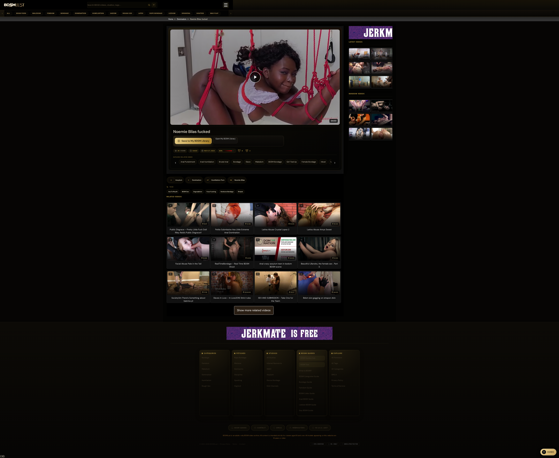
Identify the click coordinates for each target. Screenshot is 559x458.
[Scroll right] (231, 13)
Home (170, 19)
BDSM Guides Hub (307, 358)
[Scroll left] (2, 13)
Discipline (238, 374)
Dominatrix (238, 369)
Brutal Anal (223, 162)
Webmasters (298, 428)
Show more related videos (254, 310)
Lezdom (172, 13)
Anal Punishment (188, 162)
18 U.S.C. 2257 (321, 428)
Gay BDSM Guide (306, 410)
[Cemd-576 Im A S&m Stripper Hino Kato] (359, 68)
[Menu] (226, 5)
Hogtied (200, 13)
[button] (255, 77)
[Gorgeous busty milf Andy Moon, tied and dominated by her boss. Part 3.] (382, 120)
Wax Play (214, 13)
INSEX (269, 369)
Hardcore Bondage (227, 192)
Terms (234, 444)
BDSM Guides (240, 428)
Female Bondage (309, 162)
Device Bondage (273, 380)
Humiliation (98, 13)
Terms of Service (338, 386)
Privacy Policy (337, 380)
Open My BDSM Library (225, 138)
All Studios (271, 357)
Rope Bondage (156, 13)
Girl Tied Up (292, 162)
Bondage (65, 13)
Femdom (50, 13)
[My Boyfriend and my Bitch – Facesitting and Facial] (359, 120)
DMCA (334, 374)
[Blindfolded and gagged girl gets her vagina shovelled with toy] (382, 106)
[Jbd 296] (382, 54)
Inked (323, 162)
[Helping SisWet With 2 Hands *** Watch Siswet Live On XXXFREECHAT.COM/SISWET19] (359, 106)
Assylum (270, 374)
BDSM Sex (185, 192)
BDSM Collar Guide (307, 393)
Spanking (186, 13)
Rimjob (240, 192)
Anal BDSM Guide (306, 399)
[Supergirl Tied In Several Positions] (359, 82)
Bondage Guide (305, 382)
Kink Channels (272, 386)
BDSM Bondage (275, 162)
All (8, 13)
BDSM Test (304, 364)
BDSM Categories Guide (309, 376)
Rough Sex (127, 13)
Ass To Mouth (172, 192)
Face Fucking (211, 192)
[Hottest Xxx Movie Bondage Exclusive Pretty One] (359, 54)
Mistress (237, 363)
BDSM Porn (21, 13)
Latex (140, 13)
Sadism (113, 13)
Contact (261, 428)
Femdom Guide (305, 388)
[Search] (149, 5)
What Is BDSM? (305, 371)
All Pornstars (336, 357)
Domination (80, 13)
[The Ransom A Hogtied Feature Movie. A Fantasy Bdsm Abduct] (382, 82)
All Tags (334, 363)
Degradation (197, 192)
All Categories (337, 369)
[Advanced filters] (154, 5)
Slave (248, 162)
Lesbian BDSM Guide (307, 405)
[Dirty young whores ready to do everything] (382, 133)
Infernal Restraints (274, 363)
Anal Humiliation (207, 162)
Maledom (36, 13)
